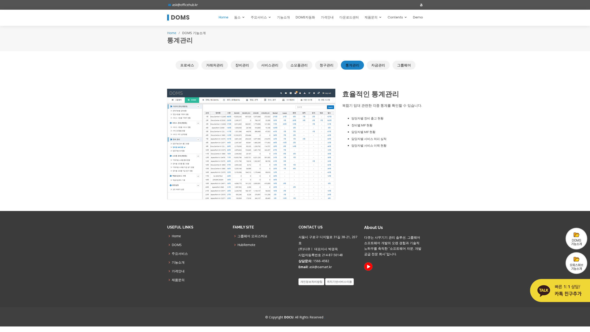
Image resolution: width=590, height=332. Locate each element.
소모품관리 (299, 65)
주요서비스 (259, 17)
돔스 (237, 17)
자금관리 (378, 65)
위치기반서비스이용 (339, 282)
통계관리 (352, 65)
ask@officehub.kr (185, 5)
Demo (418, 17)
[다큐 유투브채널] (419, 4)
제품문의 (371, 17)
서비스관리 (269, 65)
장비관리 (242, 65)
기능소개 (283, 17)
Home (223, 17)
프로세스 (187, 65)
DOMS (177, 244)
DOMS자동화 (305, 17)
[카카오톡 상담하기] (560, 290)
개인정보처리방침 (311, 282)
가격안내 (327, 17)
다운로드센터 (349, 17)
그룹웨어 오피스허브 (252, 236)
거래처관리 (214, 65)
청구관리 (326, 65)
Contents (395, 17)
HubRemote (246, 244)
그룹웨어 (404, 65)
